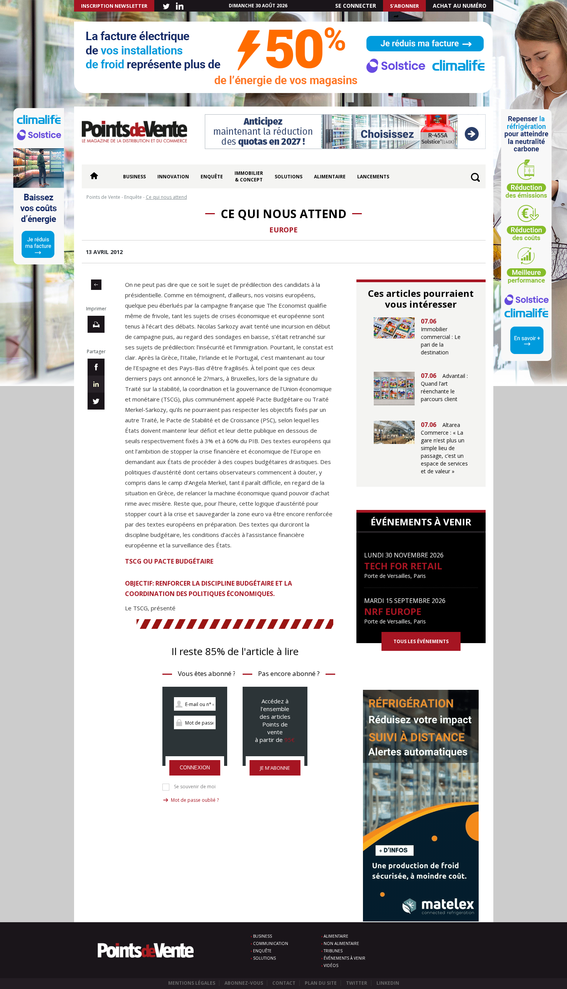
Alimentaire (330, 176)
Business (134, 176)
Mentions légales (191, 983)
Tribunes (333, 950)
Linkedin (387, 983)
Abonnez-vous (243, 983)
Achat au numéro (459, 5)
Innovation (173, 176)
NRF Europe (392, 611)
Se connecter (355, 5)
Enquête (212, 176)
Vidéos (331, 965)
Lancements (373, 176)
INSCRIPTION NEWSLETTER (114, 5)
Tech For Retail (403, 565)
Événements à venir (344, 958)
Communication (270, 943)
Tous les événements (421, 641)
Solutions (288, 176)
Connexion (195, 768)
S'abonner (404, 5)
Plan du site (321, 983)
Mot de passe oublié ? (195, 800)
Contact (283, 983)
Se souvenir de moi (195, 787)
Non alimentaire (341, 943)
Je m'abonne (275, 767)
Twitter (356, 983)
